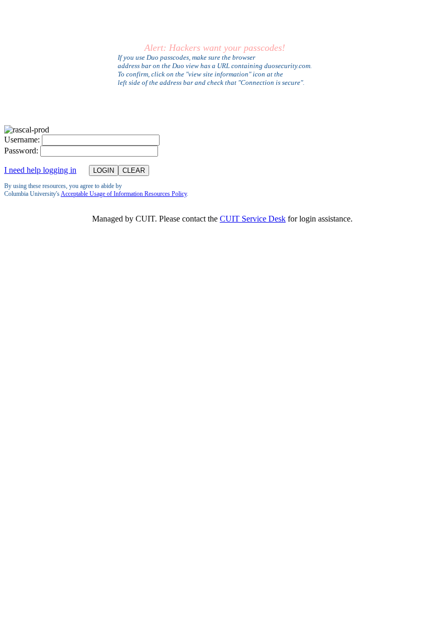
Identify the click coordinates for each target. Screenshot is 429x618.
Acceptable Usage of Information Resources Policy (124, 193)
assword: (21, 150)
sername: (22, 139)
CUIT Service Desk (253, 218)
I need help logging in (40, 169)
